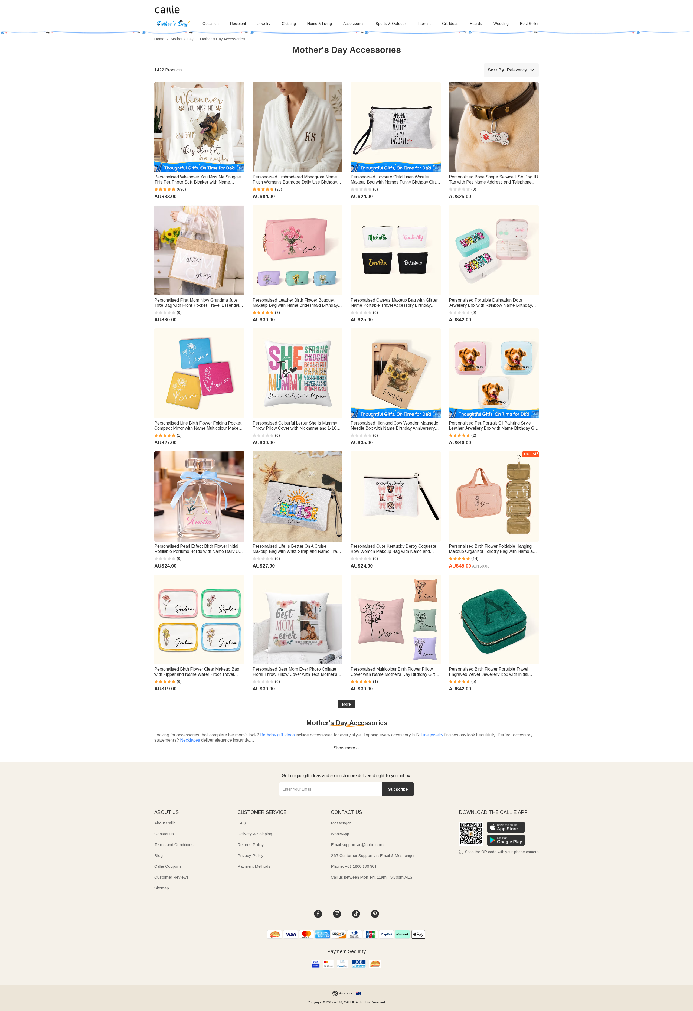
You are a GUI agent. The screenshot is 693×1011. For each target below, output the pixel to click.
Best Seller (529, 23)
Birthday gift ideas (277, 735)
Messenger (341, 823)
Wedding (501, 23)
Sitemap (161, 888)
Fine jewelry (432, 735)
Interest (424, 23)
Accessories (354, 23)
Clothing (289, 23)
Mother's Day (182, 39)
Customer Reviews (171, 877)
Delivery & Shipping (254, 833)
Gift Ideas (450, 23)
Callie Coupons (168, 866)
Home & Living (319, 23)
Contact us (164, 833)
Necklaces (190, 740)
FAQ (241, 823)
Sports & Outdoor (391, 23)
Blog (158, 855)
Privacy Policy (250, 855)
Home (159, 39)
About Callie (165, 823)
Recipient (238, 23)
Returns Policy (250, 844)
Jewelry (263, 23)
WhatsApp (340, 833)
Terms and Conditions (174, 844)
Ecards (476, 23)
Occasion (210, 23)
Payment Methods (253, 866)
